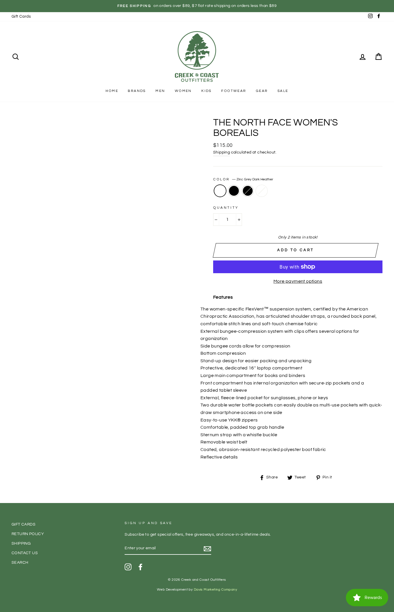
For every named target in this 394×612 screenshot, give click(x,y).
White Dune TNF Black (248, 191)
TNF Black (234, 191)
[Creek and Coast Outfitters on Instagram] (128, 566)
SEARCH (20, 563)
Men (160, 91)
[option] (197, 6)
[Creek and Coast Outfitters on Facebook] (140, 566)
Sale (282, 91)
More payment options (297, 281)
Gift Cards (21, 16)
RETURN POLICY (28, 534)
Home (112, 91)
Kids (206, 91)
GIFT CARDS (23, 524)
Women (183, 91)
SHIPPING (21, 543)
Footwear (233, 91)
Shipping (221, 152)
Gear (262, 91)
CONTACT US (25, 553)
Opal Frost (261, 191)
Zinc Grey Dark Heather (220, 191)
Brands (137, 91)
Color (243, 179)
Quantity (226, 208)
